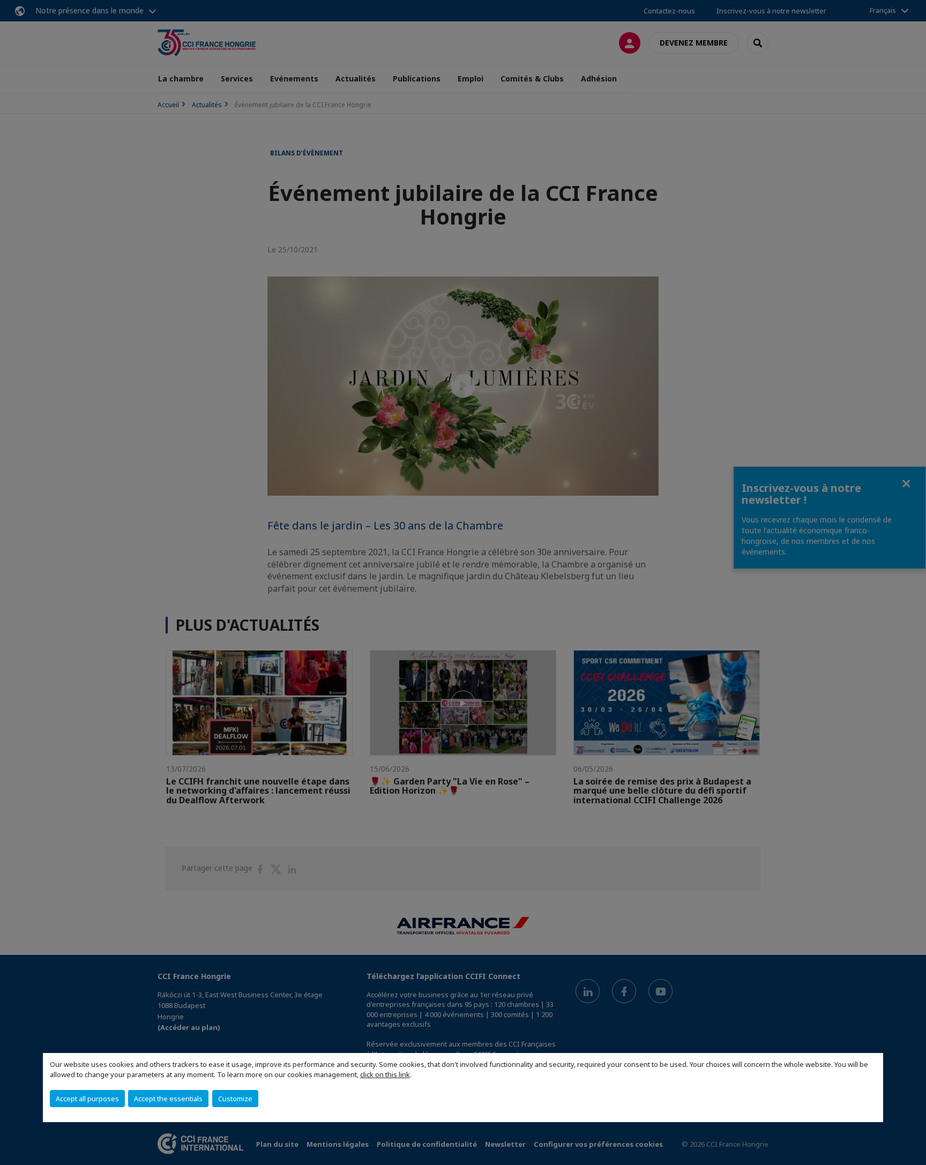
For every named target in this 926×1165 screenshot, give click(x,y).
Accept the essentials (168, 1098)
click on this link (385, 1074)
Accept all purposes (87, 1098)
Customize (235, 1098)
